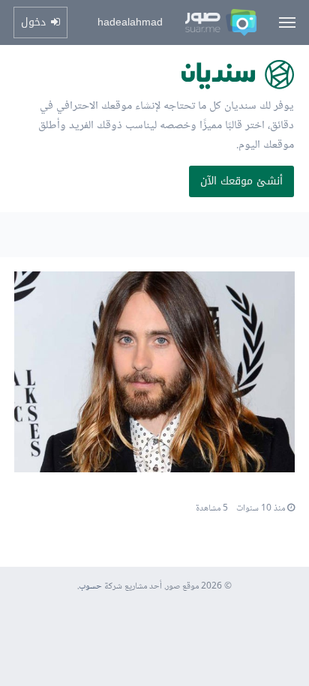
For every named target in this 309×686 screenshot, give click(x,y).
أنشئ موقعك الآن (241, 181)
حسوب (90, 587)
